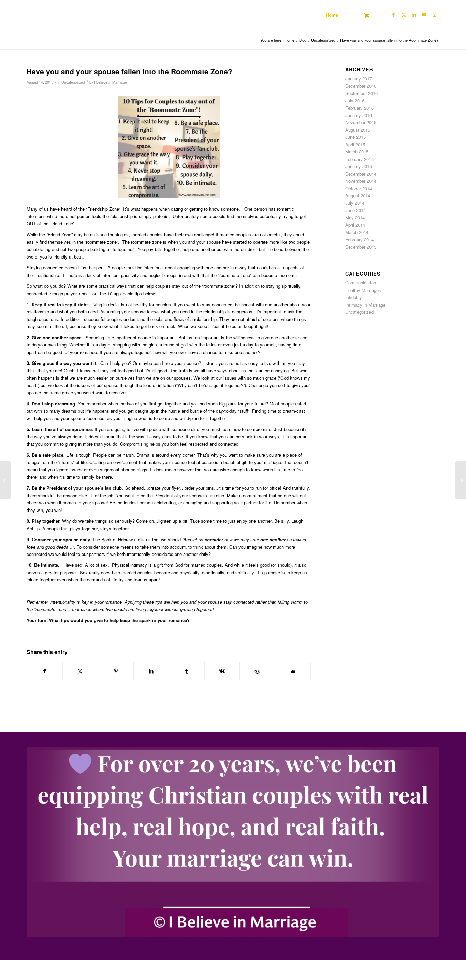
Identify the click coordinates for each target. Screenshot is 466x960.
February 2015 (359, 159)
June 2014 (355, 210)
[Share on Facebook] (44, 671)
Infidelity (353, 297)
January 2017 (358, 78)
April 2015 (355, 144)
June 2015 (355, 137)
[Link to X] (403, 15)
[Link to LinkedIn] (414, 15)
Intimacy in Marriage (365, 304)
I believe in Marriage (110, 82)
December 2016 (360, 86)
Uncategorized (73, 82)
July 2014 (354, 203)
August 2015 (357, 130)
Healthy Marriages (363, 290)
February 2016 (359, 108)
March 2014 (356, 232)
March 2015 (356, 151)
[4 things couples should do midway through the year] (5, 480)
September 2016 (361, 93)
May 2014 (355, 217)
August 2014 (357, 195)
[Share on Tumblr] (186, 671)
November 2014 (360, 181)
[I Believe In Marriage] (42, 15)
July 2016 (354, 100)
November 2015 (360, 122)
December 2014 (360, 174)
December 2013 (360, 246)
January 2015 (358, 166)
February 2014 (359, 239)
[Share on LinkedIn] (151, 671)
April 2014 (355, 225)
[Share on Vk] (222, 671)
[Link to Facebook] (393, 15)
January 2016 (358, 115)
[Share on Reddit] (257, 671)
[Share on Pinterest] (115, 671)
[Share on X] (80, 671)
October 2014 (358, 188)
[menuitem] (332, 15)
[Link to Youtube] (424, 15)
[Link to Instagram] (434, 15)
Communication (360, 282)
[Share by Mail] (292, 671)
